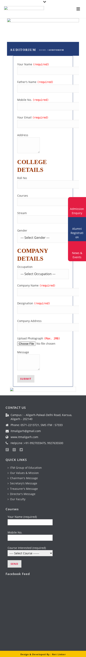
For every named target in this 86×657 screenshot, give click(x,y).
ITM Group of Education (26, 468)
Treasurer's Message (24, 489)
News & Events (77, 255)
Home (42, 50)
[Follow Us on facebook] (7, 450)
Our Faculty (17, 499)
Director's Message (22, 494)
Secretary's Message (23, 483)
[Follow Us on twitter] (21, 450)
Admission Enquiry (77, 211)
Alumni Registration (77, 233)
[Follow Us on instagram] (14, 450)
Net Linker (59, 654)
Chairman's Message (24, 478)
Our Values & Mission (24, 473)
